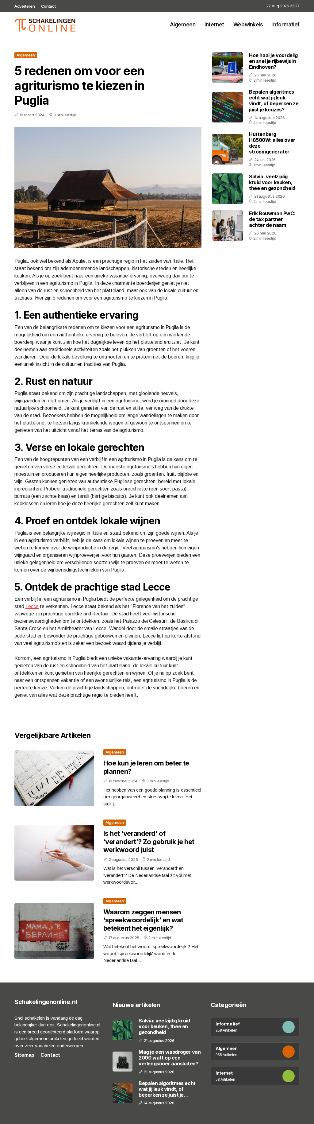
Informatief (286, 24)
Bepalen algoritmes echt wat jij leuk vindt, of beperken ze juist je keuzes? (274, 101)
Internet (214, 24)
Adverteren (24, 6)
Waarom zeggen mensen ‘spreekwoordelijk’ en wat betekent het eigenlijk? (143, 920)
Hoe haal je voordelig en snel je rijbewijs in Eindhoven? (273, 61)
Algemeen (183, 24)
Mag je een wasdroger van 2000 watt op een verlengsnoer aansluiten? (170, 1058)
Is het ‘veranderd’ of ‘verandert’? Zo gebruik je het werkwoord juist (148, 841)
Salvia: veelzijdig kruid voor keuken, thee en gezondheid (272, 182)
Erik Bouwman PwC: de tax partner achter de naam (272, 219)
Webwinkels (248, 24)
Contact (48, 6)
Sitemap (24, 1055)
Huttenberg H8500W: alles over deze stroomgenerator (272, 143)
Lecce (32, 606)
